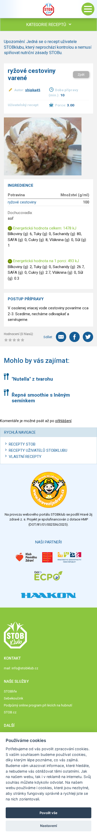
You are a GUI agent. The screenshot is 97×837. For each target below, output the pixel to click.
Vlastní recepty (25, 456)
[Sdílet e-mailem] (61, 337)
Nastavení (48, 826)
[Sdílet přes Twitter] (88, 337)
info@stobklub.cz (25, 668)
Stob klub (49, 9)
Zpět (81, 74)
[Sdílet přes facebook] (74, 337)
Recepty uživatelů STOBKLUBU (38, 450)
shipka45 (32, 90)
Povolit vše (48, 813)
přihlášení (63, 420)
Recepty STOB (22, 444)
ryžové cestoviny (22, 202)
